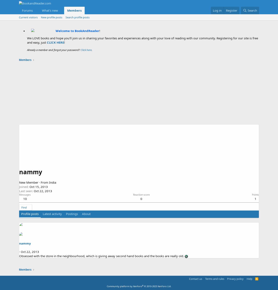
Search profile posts (78, 17)
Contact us (195, 279)
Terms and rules (214, 279)
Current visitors (28, 17)
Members (74, 10)
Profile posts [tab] (30, 214)
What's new (50, 10)
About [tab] (86, 214)
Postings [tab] (72, 214)
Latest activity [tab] (52, 214)
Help (249, 279)
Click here (86, 50)
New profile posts (51, 17)
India (52, 182)
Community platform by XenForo (139, 286)
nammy (25, 243)
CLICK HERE (55, 42)
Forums (27, 10)
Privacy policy (235, 279)
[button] (36, 10)
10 (25, 199)
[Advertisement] (139, 93)
